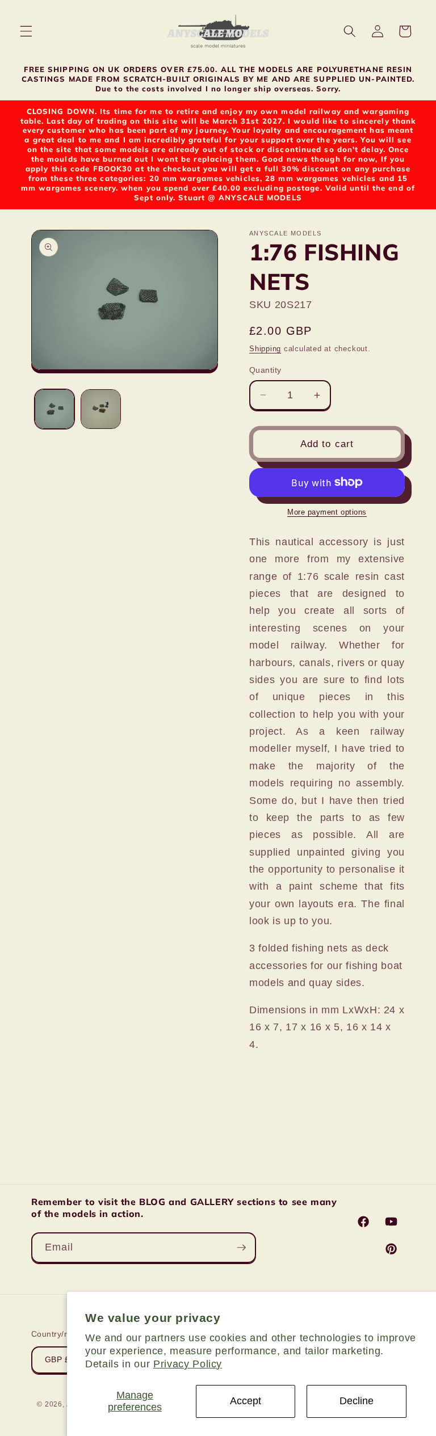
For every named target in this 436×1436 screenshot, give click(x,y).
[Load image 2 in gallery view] (101, 409)
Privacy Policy (187, 1364)
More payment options (327, 512)
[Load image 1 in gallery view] (55, 409)
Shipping (265, 348)
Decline (356, 1400)
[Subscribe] (241, 1247)
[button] (26, 31)
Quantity (265, 369)
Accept (245, 1400)
